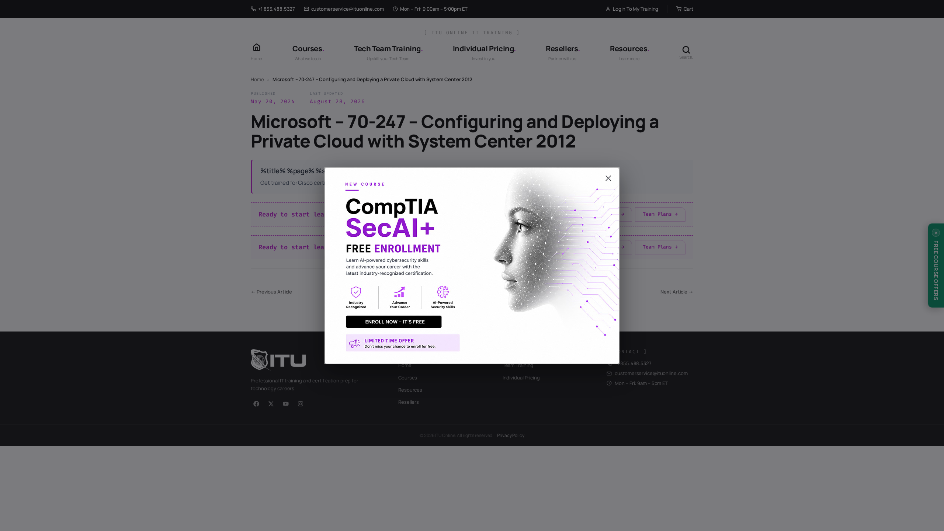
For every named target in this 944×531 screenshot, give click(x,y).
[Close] (472, 174)
